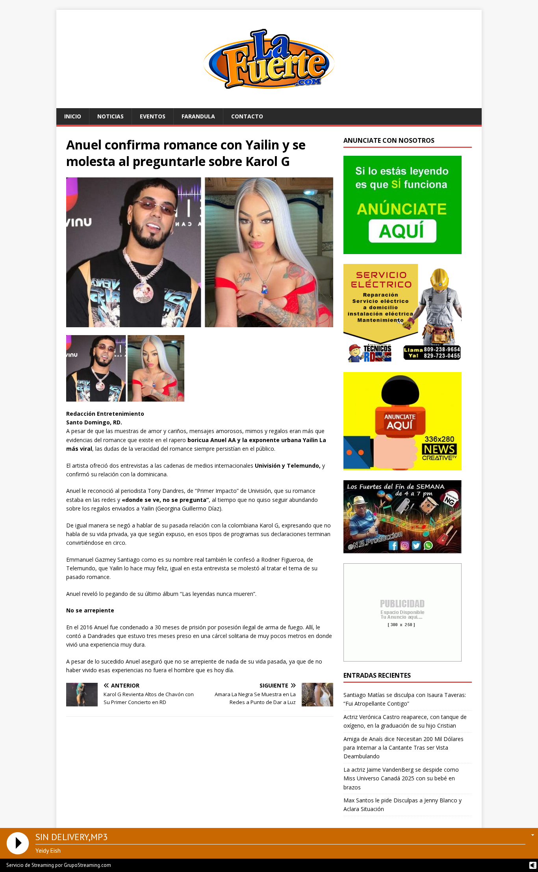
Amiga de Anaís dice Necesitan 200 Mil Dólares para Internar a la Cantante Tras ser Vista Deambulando (403, 747)
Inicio (72, 116)
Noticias (110, 116)
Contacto (247, 116)
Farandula (198, 116)
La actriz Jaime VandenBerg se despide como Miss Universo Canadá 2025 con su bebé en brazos (401, 778)
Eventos (152, 116)
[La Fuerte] (269, 103)
